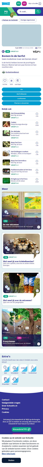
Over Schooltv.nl (9, 405)
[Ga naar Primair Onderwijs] (6, 11)
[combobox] (26, 11)
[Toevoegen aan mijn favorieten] (38, 227)
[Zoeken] (38, 11)
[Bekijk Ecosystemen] (21, 327)
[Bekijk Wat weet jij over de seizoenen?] (21, 288)
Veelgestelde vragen (11, 402)
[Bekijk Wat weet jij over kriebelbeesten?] (21, 250)
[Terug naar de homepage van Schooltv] (6, 3)
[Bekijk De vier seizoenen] (21, 211)
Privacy (5, 408)
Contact (5, 399)
